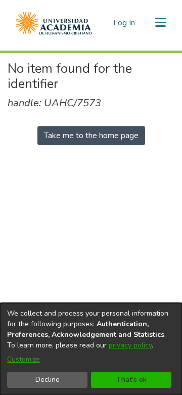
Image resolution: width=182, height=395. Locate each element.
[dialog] (91, 349)
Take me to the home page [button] (91, 135)
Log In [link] (124, 22)
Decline (47, 379)
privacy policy (130, 345)
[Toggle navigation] (160, 22)
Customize (23, 359)
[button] (54, 22)
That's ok (131, 379)
